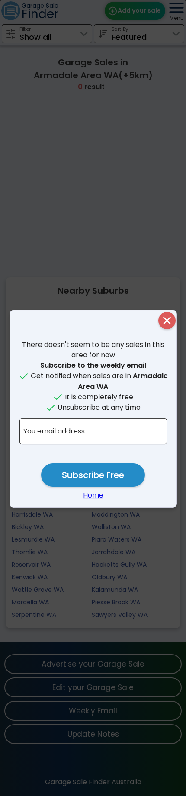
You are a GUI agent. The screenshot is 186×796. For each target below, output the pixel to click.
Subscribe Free (93, 475)
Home (93, 495)
